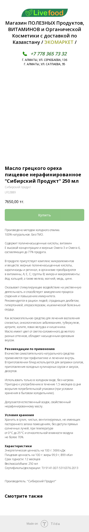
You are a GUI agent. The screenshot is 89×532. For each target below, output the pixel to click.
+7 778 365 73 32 (48, 53)
